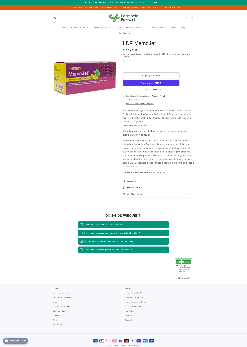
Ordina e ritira (59, 311)
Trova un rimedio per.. (62, 306)
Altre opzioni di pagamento (151, 89)
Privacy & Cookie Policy (135, 293)
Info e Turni (58, 325)
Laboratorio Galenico (62, 297)
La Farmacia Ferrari (61, 293)
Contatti (128, 320)
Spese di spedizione (144, 54)
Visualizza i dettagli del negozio (140, 103)
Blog (55, 320)
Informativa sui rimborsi (135, 302)
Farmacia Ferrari (119, 345)
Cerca (127, 288)
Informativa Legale (133, 306)
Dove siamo (130, 315)
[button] (55, 18)
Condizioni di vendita (134, 297)
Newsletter (129, 311)
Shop (55, 302)
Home (55, 288)
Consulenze (58, 315)
